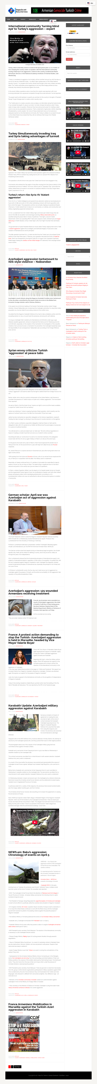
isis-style (29, 341)
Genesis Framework (53, 1075)
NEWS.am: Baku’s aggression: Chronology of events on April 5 (28, 853)
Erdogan (23, 124)
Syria (22, 485)
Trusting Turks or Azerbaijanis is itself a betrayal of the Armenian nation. (77, 331)
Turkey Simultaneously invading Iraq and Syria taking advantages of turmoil (33, 135)
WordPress (62, 1075)
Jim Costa (24, 907)
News (16, 123)
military (39, 843)
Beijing (25, 936)
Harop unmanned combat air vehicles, (19, 987)
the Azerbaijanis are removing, (20, 958)
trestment (40, 625)
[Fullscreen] (88, 118)
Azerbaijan (24, 341)
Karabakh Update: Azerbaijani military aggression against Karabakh (33, 707)
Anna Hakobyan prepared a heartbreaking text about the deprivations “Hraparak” (77, 317)
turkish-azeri (41, 1057)
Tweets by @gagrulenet (72, 244)
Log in (67, 1075)
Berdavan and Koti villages (49, 893)
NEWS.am (53, 879)
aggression (18, 124)
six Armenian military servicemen (51, 916)
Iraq (32, 250)
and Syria (27, 250)
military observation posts (47, 215)
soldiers (35, 625)
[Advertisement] (75, 209)
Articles (17, 248)
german (29, 581)
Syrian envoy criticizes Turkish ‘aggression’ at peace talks (27, 352)
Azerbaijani (24, 696)
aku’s (22, 995)
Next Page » (17, 1066)
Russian (55, 444)
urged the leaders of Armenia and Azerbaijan (48, 901)
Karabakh (29, 625)
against (17, 250)
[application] (78, 113)
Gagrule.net (18, 10)
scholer (34, 581)
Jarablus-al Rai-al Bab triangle (31, 240)
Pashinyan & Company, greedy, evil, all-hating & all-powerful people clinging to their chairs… (77, 285)
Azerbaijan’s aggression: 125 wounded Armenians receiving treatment (33, 592)
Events (36, 995)
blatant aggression (15, 228)
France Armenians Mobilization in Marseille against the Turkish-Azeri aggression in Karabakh (31, 1007)
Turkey (27, 124)
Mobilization (34, 1057)
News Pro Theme (42, 1075)
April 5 (25, 995)
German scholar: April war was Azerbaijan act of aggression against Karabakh (32, 497)
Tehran (31, 950)
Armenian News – (46, 879)
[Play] (68, 118)
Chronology (31, 995)
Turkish (36, 696)
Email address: (70, 52)
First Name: (69, 45)
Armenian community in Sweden (27, 979)
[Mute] (85, 118)
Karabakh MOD (45, 885)
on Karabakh (31, 696)
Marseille (27, 1057)
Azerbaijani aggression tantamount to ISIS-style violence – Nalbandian (33, 260)
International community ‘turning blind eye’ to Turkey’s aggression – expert (33, 27)
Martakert (37, 920)
